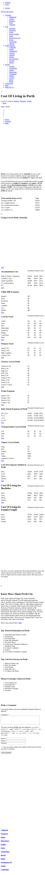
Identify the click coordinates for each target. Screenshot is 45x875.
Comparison (9, 83)
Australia (8, 15)
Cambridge (13, 74)
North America (10, 45)
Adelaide (12, 25)
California (12, 47)
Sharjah (11, 44)
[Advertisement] (22, 148)
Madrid (11, 76)
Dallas (3, 859)
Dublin (11, 70)
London (11, 66)
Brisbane (12, 21)
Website (3, 743)
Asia (6, 27)
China (11, 32)
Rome (11, 80)
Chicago (12, 53)
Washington (13, 51)
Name (3, 738)
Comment (5, 715)
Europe (7, 64)
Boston (11, 57)
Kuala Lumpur (14, 34)
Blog (6, 85)
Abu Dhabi (13, 42)
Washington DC (6, 862)
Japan (11, 36)
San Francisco (14, 59)
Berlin (11, 82)
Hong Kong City (14, 38)
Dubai (11, 40)
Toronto (11, 61)
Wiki (20, 623)
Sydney (11, 19)
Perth (11, 23)
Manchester (13, 72)
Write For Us (9, 87)
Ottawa (11, 63)
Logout (7, 8)
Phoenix (12, 55)
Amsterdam (13, 68)
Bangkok (12, 28)
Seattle (11, 49)
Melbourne (12, 17)
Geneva (11, 78)
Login (7, 4)
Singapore (12, 30)
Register (7, 2)
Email (3, 741)
